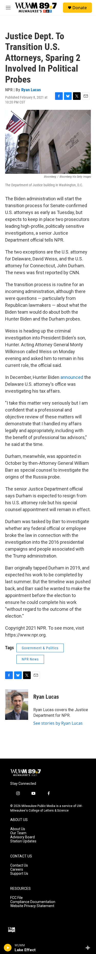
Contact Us (19, 865)
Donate (79, 7)
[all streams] (89, 947)
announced (72, 377)
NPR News (30, 659)
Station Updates (23, 841)
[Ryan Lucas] (16, 704)
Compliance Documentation (32, 902)
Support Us (19, 874)
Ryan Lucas (31, 89)
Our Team (18, 833)
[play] (8, 947)
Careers (16, 869)
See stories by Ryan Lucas (58, 723)
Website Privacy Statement (32, 906)
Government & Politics (40, 648)
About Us (17, 829)
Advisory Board (22, 837)
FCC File (16, 898)
